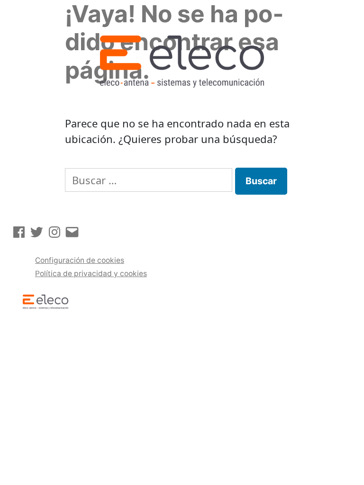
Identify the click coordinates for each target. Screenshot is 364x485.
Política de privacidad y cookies (91, 273)
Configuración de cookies (79, 260)
